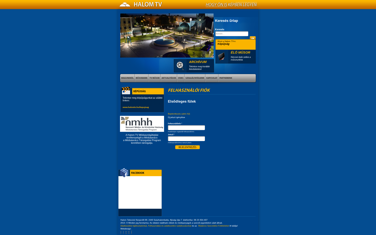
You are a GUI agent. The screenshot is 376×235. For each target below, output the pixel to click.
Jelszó (171, 135)
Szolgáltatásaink (195, 78)
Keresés (219, 29)
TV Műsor (155, 78)
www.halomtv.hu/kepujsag (136, 107)
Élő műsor (240, 52)
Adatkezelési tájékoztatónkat (133, 226)
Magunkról (127, 78)
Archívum (198, 62)
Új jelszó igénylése (176, 117)
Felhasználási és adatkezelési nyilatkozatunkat (169, 226)
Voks (180, 78)
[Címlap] (141, 5)
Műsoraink (141, 78)
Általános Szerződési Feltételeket (213, 226)
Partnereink (225, 78)
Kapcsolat (211, 78)
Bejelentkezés (179, 114)
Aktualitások (169, 78)
